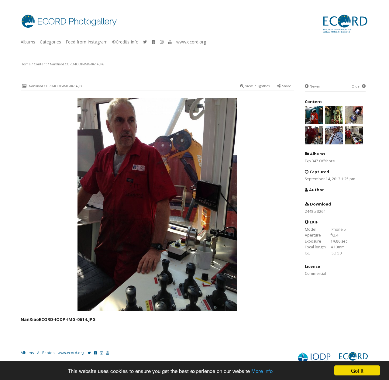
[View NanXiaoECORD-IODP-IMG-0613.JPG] (334, 141)
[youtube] (170, 42)
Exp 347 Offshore (320, 161)
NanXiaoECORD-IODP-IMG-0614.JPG (77, 64)
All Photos (46, 352)
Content (40, 64)
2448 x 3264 (315, 211)
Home (26, 64)
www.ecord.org (191, 42)
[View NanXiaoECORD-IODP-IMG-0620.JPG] (354, 121)
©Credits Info (125, 42)
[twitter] (145, 42)
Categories (50, 42)
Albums (28, 42)
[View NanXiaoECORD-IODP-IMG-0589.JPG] (354, 141)
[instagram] (162, 42)
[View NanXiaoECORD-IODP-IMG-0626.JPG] (334, 121)
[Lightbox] (157, 311)
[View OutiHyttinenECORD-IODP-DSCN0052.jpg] (314, 121)
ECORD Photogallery (77, 21)
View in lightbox (257, 86)
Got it (357, 370)
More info (262, 371)
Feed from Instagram (87, 42)
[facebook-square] (153, 42)
